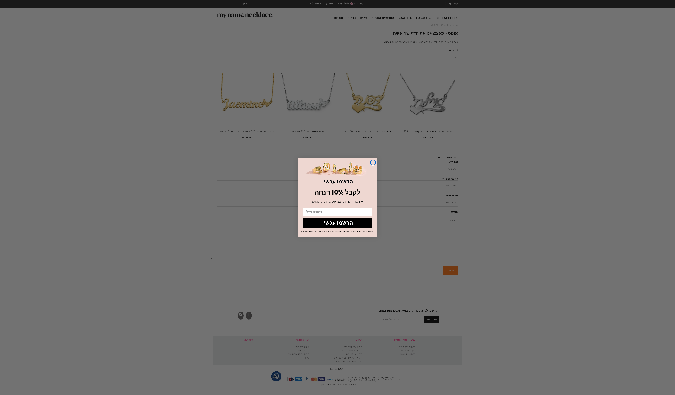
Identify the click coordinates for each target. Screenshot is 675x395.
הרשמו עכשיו (337, 222)
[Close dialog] (373, 162)
